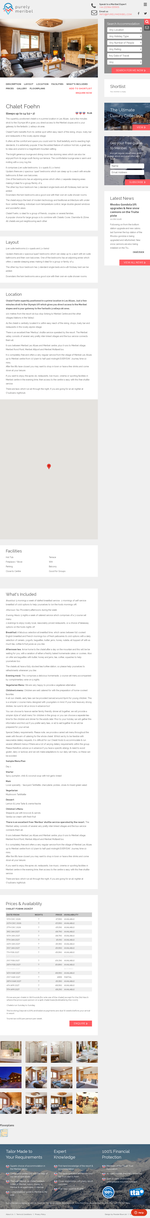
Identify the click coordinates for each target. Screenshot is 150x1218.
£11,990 (59, 923)
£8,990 (58, 973)
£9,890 (58, 964)
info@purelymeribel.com (115, 14)
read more (138, 252)
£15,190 (59, 927)
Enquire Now (84, 93)
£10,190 (58, 960)
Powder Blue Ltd (120, 1214)
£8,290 (59, 989)
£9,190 (59, 940)
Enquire (79, 1023)
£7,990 (59, 919)
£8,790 (59, 931)
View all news (133, 262)
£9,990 (59, 948)
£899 (59, 977)
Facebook (138, 13)
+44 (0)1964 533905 (109, 7)
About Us (9, 1214)
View (140, 127)
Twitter (145, 13)
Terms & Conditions (24, 1214)
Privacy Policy (40, 1214)
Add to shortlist (80, 88)
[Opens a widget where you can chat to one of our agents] (139, 1213)
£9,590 (59, 944)
